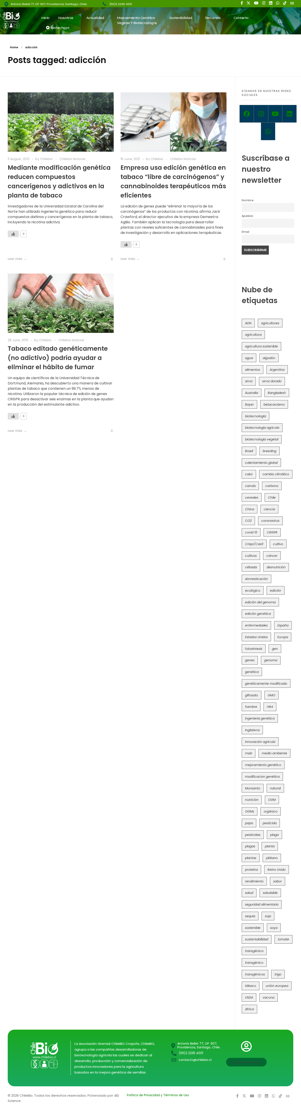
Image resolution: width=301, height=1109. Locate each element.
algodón (269, 358)
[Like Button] (13, 234)
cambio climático (275, 474)
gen (275, 649)
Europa (282, 637)
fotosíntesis (253, 649)
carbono (271, 486)
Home (14, 47)
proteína (251, 869)
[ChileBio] (14, 20)
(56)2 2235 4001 (120, 4)
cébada (251, 567)
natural (275, 788)
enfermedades (256, 625)
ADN (248, 323)
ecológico (252, 590)
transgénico (254, 962)
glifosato (251, 695)
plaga (274, 835)
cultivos (251, 556)
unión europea (277, 986)
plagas (250, 846)
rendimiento (254, 881)
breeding (269, 451)
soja (268, 916)
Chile (272, 497)
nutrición (251, 800)
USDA (249, 997)
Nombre (248, 200)
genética (252, 672)
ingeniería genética (260, 718)
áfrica (249, 1009)
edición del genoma (260, 602)
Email (245, 232)
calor (249, 474)
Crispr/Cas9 (254, 544)
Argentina (277, 369)
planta (270, 846)
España (282, 625)
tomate (283, 939)
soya (273, 928)
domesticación (256, 579)
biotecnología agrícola (262, 427)
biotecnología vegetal (261, 439)
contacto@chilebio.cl (195, 1060)
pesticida (270, 823)
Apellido (247, 216)
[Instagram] (261, 114)
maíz (248, 753)
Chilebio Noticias (72, 159)
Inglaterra (252, 730)
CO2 (248, 520)
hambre (251, 707)
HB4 (270, 707)
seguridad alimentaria (261, 904)
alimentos (252, 369)
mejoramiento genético (263, 765)
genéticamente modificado (266, 683)
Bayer (249, 404)
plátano (272, 858)
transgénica (254, 951)
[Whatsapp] (268, 131)
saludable (270, 893)
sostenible (252, 928)
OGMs (249, 811)
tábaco (250, 986)
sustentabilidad (256, 939)
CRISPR (272, 532)
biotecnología (255, 416)
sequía (250, 916)
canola (250, 486)
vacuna (268, 997)
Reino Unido (277, 869)
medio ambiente (274, 753)
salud (249, 893)
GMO (271, 695)
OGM (272, 800)
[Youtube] (275, 114)
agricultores (270, 323)
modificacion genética (262, 776)
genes (250, 660)
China (249, 509)
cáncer (271, 556)
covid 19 (251, 532)
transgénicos (255, 974)
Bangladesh (277, 393)
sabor (277, 881)
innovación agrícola (260, 742)
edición (275, 590)
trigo (278, 974)
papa (249, 823)
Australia (251, 393)
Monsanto (252, 788)
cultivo (278, 544)
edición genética (258, 613)
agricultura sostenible (261, 346)
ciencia (269, 509)
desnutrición (276, 567)
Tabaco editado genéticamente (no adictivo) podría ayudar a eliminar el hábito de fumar (58, 357)
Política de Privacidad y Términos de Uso (158, 1095)
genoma (270, 660)
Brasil (249, 451)
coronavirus (270, 520)
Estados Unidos (256, 637)
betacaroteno (274, 404)
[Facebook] (247, 114)
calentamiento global (261, 462)
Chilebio (47, 159)
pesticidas (252, 835)
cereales (251, 497)
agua (249, 358)
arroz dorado (272, 381)
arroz (249, 381)
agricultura (253, 334)
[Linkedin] (289, 114)
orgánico (270, 811)
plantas (250, 858)
